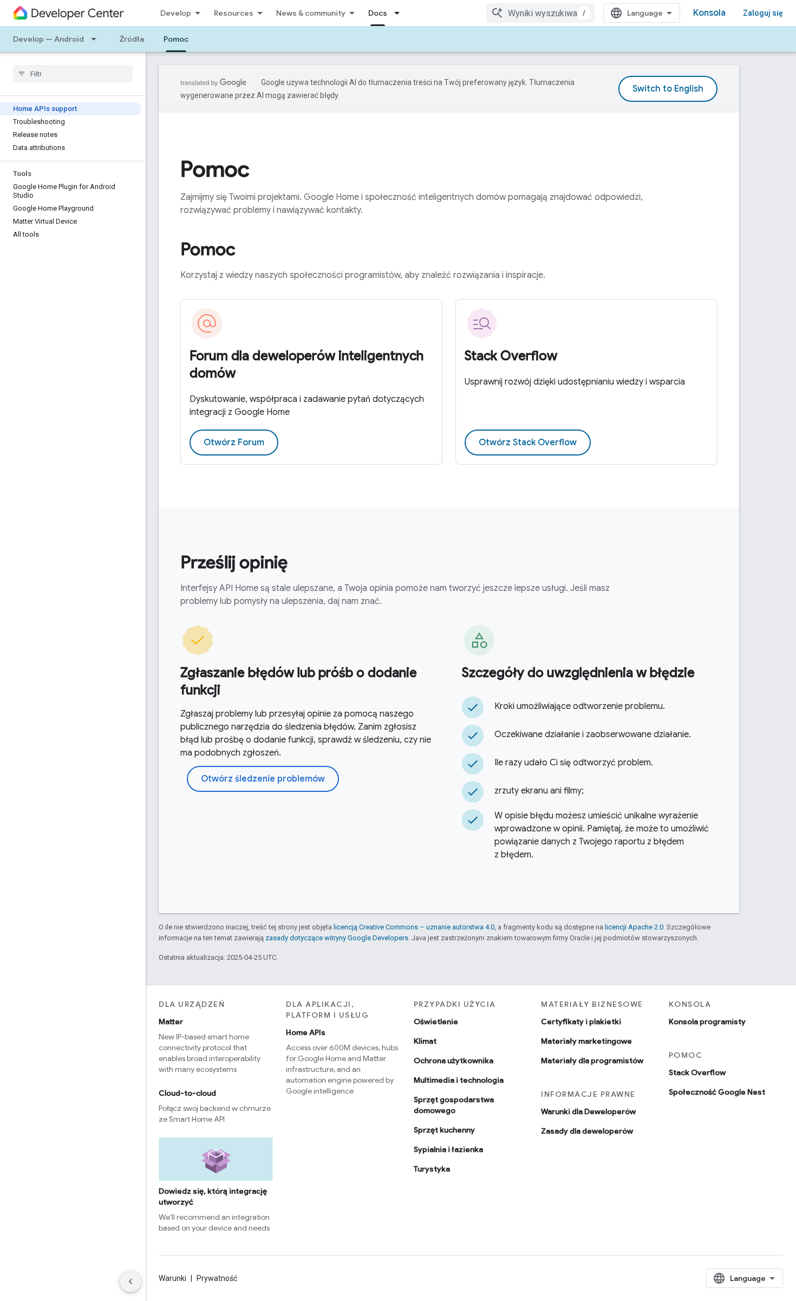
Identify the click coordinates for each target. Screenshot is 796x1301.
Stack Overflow (511, 356)
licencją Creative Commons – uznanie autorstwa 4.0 (414, 927)
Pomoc (176, 39)
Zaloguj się (763, 13)
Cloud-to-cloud (187, 1093)
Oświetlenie (436, 1021)
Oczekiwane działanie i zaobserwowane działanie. (592, 734)
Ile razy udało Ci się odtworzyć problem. (573, 762)
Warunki (172, 1278)
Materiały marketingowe (586, 1041)
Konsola (709, 13)
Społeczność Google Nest (717, 1092)
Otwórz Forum (234, 442)
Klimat (425, 1041)
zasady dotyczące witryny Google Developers (336, 938)
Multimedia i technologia (459, 1080)
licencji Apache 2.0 (634, 927)
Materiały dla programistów (592, 1060)
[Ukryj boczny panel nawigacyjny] (130, 1281)
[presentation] (448, 169)
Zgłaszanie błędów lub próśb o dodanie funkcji (298, 681)
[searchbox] (73, 73)
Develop (175, 13)
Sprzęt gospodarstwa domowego (454, 1105)
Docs (377, 13)
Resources (233, 13)
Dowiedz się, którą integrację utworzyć (213, 1196)
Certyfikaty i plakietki (581, 1021)
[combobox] (540, 13)
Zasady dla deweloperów (587, 1131)
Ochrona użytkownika (453, 1060)
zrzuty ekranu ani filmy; (539, 790)
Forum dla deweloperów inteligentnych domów (306, 364)
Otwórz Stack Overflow (528, 442)
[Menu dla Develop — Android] (97, 39)
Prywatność (217, 1278)
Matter (171, 1021)
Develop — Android (48, 39)
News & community (310, 13)
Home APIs (305, 1032)
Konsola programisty (707, 1021)
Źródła (132, 39)
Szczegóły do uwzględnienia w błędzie (578, 673)
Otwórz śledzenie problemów (263, 778)
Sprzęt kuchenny (444, 1130)
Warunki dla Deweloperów (588, 1111)
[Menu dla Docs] (400, 13)
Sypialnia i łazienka (448, 1149)
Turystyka (432, 1169)
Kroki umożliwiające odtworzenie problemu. (579, 706)
